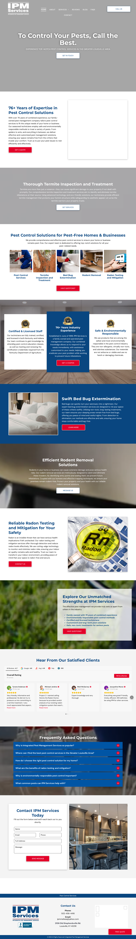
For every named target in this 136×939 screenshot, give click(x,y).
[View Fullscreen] (97, 914)
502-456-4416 (68, 913)
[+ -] (111, 916)
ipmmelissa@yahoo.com (68, 919)
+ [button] (97, 907)
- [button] (97, 910)
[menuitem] (43, 9)
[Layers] (125, 907)
